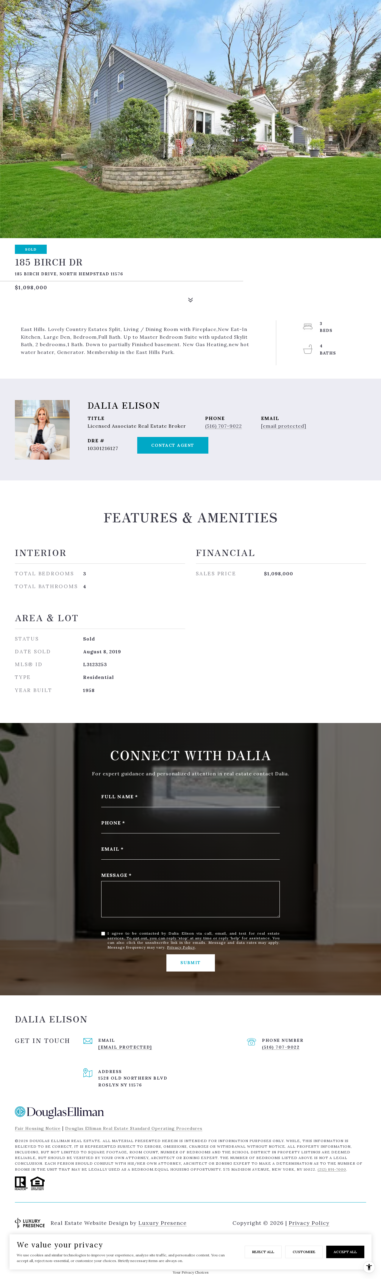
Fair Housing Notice (38, 1128)
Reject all (263, 1252)
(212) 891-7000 (332, 1169)
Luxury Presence (162, 1222)
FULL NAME (117, 796)
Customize (304, 1252)
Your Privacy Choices (191, 1272)
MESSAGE (114, 875)
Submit (190, 962)
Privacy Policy (181, 947)
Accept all (345, 1252)
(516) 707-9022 (223, 426)
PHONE (111, 823)
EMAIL (110, 849)
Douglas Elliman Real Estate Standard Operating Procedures (133, 1128)
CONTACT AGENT (172, 445)
